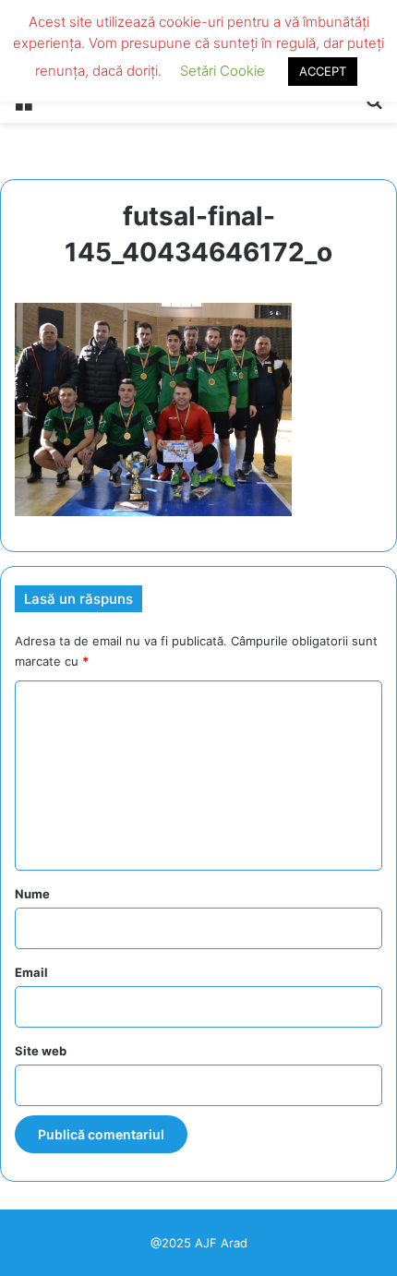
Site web (40, 1050)
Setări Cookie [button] (222, 70)
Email (31, 972)
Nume (32, 893)
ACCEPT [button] (322, 71)
